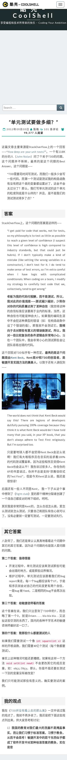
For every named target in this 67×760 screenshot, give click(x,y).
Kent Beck (17, 357)
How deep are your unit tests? (26, 151)
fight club (22, 494)
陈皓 (36, 129)
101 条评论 (51, 129)
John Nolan (23, 156)
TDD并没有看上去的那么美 (28, 710)
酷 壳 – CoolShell (24, 4)
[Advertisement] (33, 69)
